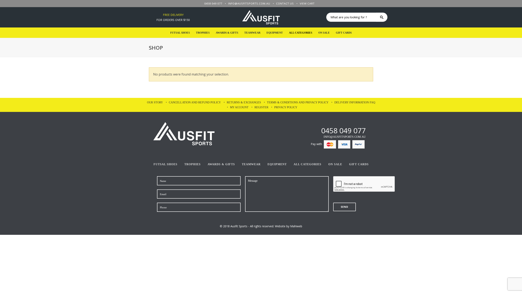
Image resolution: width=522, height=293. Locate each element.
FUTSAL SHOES (180, 32)
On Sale (324, 32)
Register (261, 107)
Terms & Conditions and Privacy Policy (297, 102)
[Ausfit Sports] (261, 17)
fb (310, 130)
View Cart (307, 3)
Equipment (275, 32)
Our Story (155, 102)
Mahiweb (296, 226)
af (317, 130)
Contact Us (285, 3)
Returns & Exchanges (244, 102)
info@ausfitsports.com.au (249, 3)
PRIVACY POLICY (285, 107)
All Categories (300, 32)
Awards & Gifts (227, 32)
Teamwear (252, 32)
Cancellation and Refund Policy (195, 102)
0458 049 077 (213, 3)
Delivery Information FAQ (354, 102)
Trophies (203, 32)
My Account (239, 107)
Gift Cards (344, 32)
